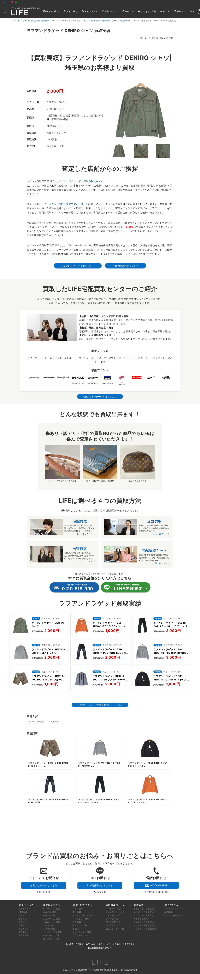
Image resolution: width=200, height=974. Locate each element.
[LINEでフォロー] (16, 2)
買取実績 (54, 722)
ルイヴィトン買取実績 (144, 908)
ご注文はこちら (160, 563)
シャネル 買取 (49, 915)
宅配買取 (22, 915)
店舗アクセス (190, 3)
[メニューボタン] (5, 11)
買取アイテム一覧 (80, 935)
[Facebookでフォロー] (5, 2)
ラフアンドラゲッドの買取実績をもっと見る (99, 705)
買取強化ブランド (53, 905)
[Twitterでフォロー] (8, 2)
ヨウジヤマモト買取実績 (145, 925)
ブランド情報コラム (173, 915)
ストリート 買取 (113, 915)
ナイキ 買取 (48, 925)
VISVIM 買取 (49, 929)
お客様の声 (23, 935)
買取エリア (23, 929)
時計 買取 (76, 912)
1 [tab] (100, 696)
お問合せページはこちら (43, 885)
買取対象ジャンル (115, 905)
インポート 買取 (113, 908)
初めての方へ (24, 908)
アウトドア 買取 (113, 922)
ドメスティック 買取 (115, 912)
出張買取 (22, 925)
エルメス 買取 (49, 912)
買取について (25, 905)
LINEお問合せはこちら (100, 885)
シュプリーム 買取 (51, 919)
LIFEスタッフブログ (173, 908)
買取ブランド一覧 (51, 939)
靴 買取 (75, 929)
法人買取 (22, 922)
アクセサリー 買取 (80, 919)
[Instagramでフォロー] (12, 2)
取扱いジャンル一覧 (115, 929)
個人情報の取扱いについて (100, 948)
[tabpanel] (39, 653)
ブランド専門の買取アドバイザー (67, 204)
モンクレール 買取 (51, 935)
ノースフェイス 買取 (52, 932)
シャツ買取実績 (37, 722)
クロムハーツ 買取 (51, 922)
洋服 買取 (76, 922)
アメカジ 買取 (112, 919)
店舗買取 (22, 919)
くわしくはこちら (85, 534)
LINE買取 (22, 912)
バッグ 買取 (77, 908)
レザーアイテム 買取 (81, 932)
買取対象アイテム (82, 905)
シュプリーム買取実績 (144, 912)
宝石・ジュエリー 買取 (82, 915)
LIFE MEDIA (171, 905)
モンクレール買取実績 (144, 922)
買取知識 (168, 912)
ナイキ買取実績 (141, 919)
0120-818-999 (159, 885)
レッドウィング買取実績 (145, 929)
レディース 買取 (113, 925)
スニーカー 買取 (79, 925)
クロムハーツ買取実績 (144, 915)
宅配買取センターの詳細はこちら (99, 396)
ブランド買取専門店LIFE (80, 970)
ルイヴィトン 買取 (51, 908)
